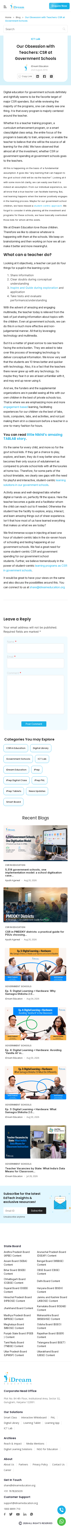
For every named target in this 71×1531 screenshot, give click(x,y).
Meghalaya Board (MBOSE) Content (14, 1326)
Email (11, 656)
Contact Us (58, 1464)
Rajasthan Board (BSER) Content (50, 1335)
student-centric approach (48, 205)
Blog (18, 17)
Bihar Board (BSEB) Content (15, 1272)
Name (12, 641)
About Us (9, 1464)
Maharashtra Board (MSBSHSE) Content (48, 1317)
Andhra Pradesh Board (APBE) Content (17, 1253)
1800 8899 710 (12, 1508)
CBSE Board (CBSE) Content (48, 1272)
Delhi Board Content (48, 1281)
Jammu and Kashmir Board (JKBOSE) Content (52, 1299)
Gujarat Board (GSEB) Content (16, 1290)
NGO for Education (47, 1449)
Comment (14, 673)
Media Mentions (35, 1443)
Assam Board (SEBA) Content (15, 1263)
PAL (53, 1417)
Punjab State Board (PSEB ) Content (18, 1335)
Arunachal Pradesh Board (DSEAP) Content (51, 1253)
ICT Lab (35, 39)
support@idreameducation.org (21, 1503)
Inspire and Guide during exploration (34, 287)
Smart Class (10, 1417)
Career (7, 1470)
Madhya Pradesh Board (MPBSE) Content (17, 1317)
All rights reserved (40, 1523)
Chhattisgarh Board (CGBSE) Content (15, 1281)
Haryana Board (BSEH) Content (50, 1290)
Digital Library (11, 1422)
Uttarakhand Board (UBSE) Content (47, 1353)
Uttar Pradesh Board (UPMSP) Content (15, 1353)
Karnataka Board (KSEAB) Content (51, 1308)
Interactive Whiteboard (34, 1417)
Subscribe (36, 1210)
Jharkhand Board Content (18, 1308)
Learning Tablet (32, 1422)
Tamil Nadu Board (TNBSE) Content (14, 1344)
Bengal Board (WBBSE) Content (50, 1263)
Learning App (52, 1422)
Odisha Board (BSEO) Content (49, 1326)
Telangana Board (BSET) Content (51, 1344)
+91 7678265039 (13, 1491)
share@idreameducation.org (47, 587)
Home (8, 17)
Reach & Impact (13, 1443)
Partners (23, 1464)
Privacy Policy (40, 1464)
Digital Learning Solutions (18, 1449)
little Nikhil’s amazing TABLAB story (32, 436)
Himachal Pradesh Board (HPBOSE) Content (18, 1299)
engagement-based (15, 407)
